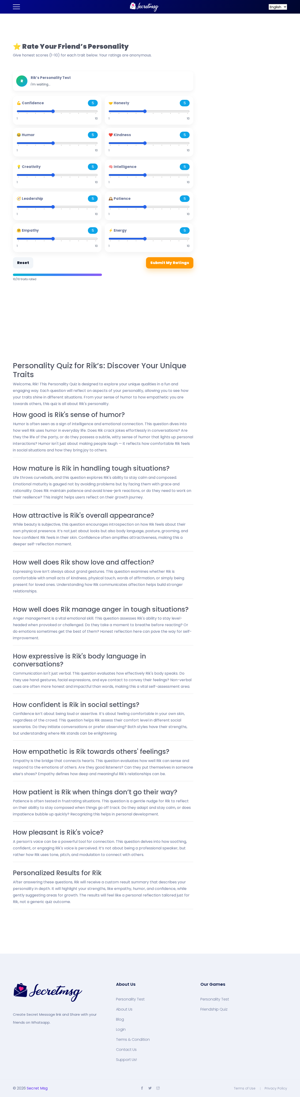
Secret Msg (37, 1088)
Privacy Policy (276, 1088)
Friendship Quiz (214, 1009)
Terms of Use (244, 1088)
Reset (23, 262)
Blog (120, 1019)
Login (121, 1029)
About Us (124, 1009)
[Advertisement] (103, 322)
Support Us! (126, 1059)
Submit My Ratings (169, 262)
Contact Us (126, 1049)
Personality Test (130, 999)
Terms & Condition (133, 1039)
